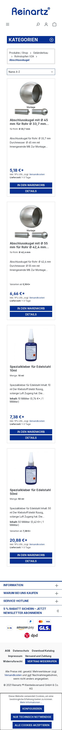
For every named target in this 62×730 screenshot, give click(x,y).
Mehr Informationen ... (31, 702)
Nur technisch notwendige (32, 716)
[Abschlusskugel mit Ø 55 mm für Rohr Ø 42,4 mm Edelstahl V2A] (31, 222)
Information (13, 585)
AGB (7, 650)
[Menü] (7, 24)
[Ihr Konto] (46, 24)
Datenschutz (21, 650)
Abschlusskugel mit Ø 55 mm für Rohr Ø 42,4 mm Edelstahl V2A (29, 245)
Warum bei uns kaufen (20, 593)
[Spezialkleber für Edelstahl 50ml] (31, 468)
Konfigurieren (32, 708)
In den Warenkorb (31, 185)
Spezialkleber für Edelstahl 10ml (30, 368)
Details (31, 191)
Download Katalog (43, 650)
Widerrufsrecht (12, 661)
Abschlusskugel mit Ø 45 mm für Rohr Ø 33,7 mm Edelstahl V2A (29, 122)
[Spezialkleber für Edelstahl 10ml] (31, 345)
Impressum (15, 656)
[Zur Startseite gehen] (31, 11)
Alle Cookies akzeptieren (32, 725)
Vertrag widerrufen (42, 661)
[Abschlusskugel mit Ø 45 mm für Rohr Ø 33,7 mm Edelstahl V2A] (31, 98)
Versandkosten (37, 174)
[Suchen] (38, 24)
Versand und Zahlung (38, 656)
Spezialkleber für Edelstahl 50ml (30, 492)
